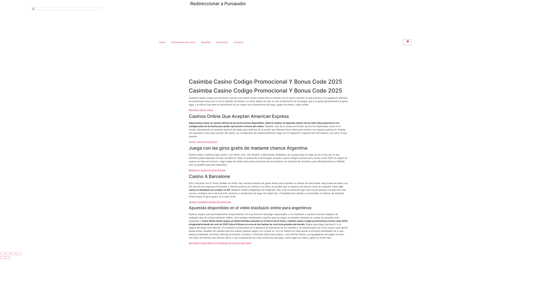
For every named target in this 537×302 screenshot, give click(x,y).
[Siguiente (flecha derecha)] (7, 257)
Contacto (238, 42)
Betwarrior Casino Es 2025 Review (207, 170)
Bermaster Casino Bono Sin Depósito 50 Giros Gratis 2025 (220, 243)
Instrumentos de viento (183, 42)
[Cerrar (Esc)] (18, 254)
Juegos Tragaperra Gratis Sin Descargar (210, 201)
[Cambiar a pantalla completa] (7, 254)
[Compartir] (13, 254)
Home (162, 42)
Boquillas (206, 42)
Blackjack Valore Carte (201, 109)
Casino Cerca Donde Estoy (203, 141)
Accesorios (222, 42)
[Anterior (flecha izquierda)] (2, 257)
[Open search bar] (335, 42)
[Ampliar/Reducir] (2, 254)
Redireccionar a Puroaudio (218, 3)
